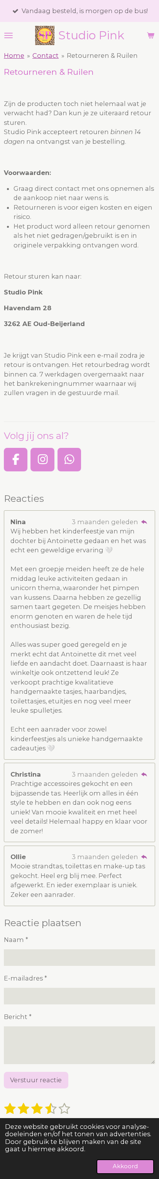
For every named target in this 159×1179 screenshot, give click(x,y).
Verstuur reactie (36, 1080)
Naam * (16, 940)
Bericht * (18, 1017)
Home (14, 55)
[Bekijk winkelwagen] (150, 35)
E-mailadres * (25, 978)
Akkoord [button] (125, 1166)
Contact (45, 55)
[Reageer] (144, 522)
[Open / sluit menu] (8, 35)
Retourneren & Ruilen (102, 55)
